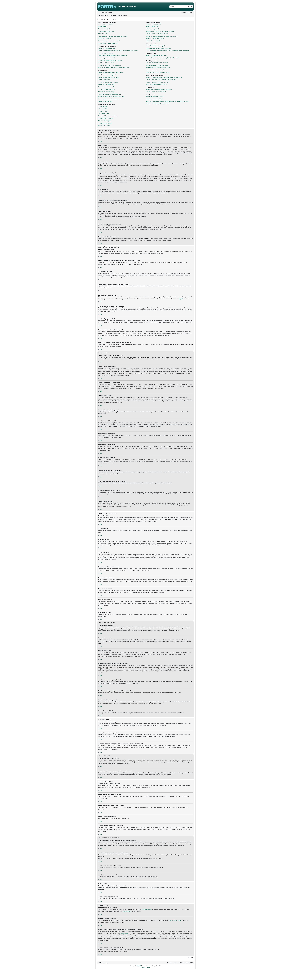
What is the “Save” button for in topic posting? (111, 96)
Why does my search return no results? (157, 65)
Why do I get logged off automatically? (109, 41)
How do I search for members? (155, 70)
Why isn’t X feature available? (154, 99)
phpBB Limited (146, 909)
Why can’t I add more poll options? (108, 82)
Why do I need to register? (105, 24)
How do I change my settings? (106, 48)
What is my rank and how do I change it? (109, 65)
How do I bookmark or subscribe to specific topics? (161, 79)
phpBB (181, 299)
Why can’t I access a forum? (106, 87)
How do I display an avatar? (106, 63)
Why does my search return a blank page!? (158, 67)
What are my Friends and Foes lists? (156, 55)
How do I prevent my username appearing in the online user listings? (118, 50)
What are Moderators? (152, 26)
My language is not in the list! (106, 58)
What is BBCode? (103, 106)
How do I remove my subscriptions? (156, 84)
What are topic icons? (104, 125)
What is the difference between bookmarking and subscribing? (164, 77)
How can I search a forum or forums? (157, 63)
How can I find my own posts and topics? (158, 72)
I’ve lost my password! (104, 38)
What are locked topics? (105, 123)
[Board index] (108, 6)
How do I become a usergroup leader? (157, 34)
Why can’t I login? (103, 34)
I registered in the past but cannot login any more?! (112, 36)
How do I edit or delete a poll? (106, 84)
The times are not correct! (105, 53)
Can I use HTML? (102, 108)
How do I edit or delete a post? (106, 75)
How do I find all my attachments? (156, 92)
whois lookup (124, 933)
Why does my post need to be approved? (109, 99)
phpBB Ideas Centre (175, 920)
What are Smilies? (103, 111)
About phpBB (127, 911)
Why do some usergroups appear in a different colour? (162, 36)
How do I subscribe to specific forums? (157, 82)
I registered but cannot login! (106, 31)
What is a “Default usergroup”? (155, 38)
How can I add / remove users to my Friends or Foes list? (162, 58)
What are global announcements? (107, 116)
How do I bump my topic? (105, 101)
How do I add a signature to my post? (108, 77)
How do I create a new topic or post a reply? (110, 72)
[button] (190, 957)
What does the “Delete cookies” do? (108, 43)
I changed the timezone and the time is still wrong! (112, 55)
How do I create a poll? (104, 79)
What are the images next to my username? (110, 60)
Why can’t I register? (104, 29)
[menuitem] (102, 12)
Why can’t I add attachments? (106, 89)
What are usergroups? (152, 29)
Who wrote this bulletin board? (155, 96)
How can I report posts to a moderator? (109, 94)
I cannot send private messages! (155, 46)
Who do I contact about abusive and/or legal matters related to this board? (167, 101)
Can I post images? (103, 113)
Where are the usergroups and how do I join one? (160, 31)
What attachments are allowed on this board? (159, 89)
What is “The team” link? (153, 41)
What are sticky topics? (104, 121)
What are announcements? (105, 118)
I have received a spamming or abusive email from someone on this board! (167, 50)
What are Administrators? (153, 24)
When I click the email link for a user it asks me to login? (114, 67)
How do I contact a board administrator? (157, 104)
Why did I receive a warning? (106, 92)
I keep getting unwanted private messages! (158, 48)
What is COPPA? (102, 26)
